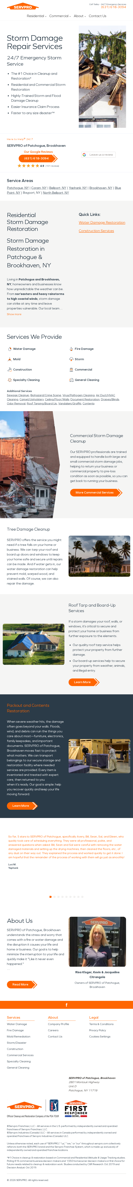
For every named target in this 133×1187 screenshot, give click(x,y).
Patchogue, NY (18, 188)
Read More (20, 984)
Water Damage (17, 1024)
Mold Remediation (18, 1036)
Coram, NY (39, 188)
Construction (15, 1049)
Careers (53, 1030)
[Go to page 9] (83, 897)
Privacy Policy (97, 1030)
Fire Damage (15, 1030)
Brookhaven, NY (100, 188)
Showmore (14, 314)
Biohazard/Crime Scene (45, 395)
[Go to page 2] (55, 897)
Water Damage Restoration (102, 222)
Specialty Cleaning (19, 1061)
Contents (88, 403)
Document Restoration (85, 399)
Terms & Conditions (101, 1024)
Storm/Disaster (16, 1042)
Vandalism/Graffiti (69, 403)
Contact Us (97, 16)
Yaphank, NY (78, 188)
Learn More (82, 682)
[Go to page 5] (67, 897)
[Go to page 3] (59, 897)
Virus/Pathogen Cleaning (79, 395)
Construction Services (96, 230)
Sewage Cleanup (18, 395)
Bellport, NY (57, 188)
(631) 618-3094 (113, 7)
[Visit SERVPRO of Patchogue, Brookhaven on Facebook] (67, 1005)
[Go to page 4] (63, 897)
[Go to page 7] (75, 897)
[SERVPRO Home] (23, 6)
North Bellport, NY (56, 193)
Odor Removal (16, 403)
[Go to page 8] (79, 897)
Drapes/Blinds (110, 399)
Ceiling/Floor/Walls (57, 399)
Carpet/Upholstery (32, 399)
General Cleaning (18, 1067)
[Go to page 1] (51, 897)
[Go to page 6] (71, 897)
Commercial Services (20, 1055)
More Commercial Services (94, 492)
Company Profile (58, 1024)
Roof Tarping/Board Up (42, 403)
